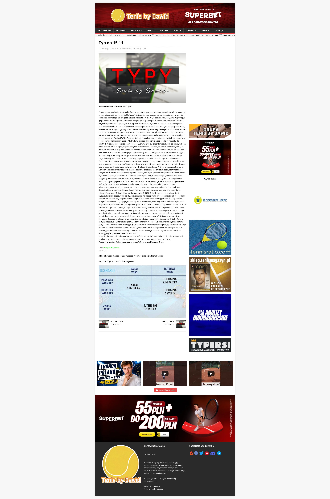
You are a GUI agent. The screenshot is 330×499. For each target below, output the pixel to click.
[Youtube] (207, 454)
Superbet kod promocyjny (154, 489)
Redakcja (219, 30)
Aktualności (104, 30)
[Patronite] (191, 454)
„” (131, 256)
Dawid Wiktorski (125, 48)
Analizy (151, 30)
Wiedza (177, 30)
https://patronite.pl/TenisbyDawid (120, 261)
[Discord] (212, 454)
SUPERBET (120, 30)
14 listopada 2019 (109, 48)
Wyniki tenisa (210, 179)
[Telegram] (219, 454)
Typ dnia (164, 30)
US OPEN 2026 (149, 454)
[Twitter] (201, 454)
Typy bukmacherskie (152, 486)
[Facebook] (196, 454)
